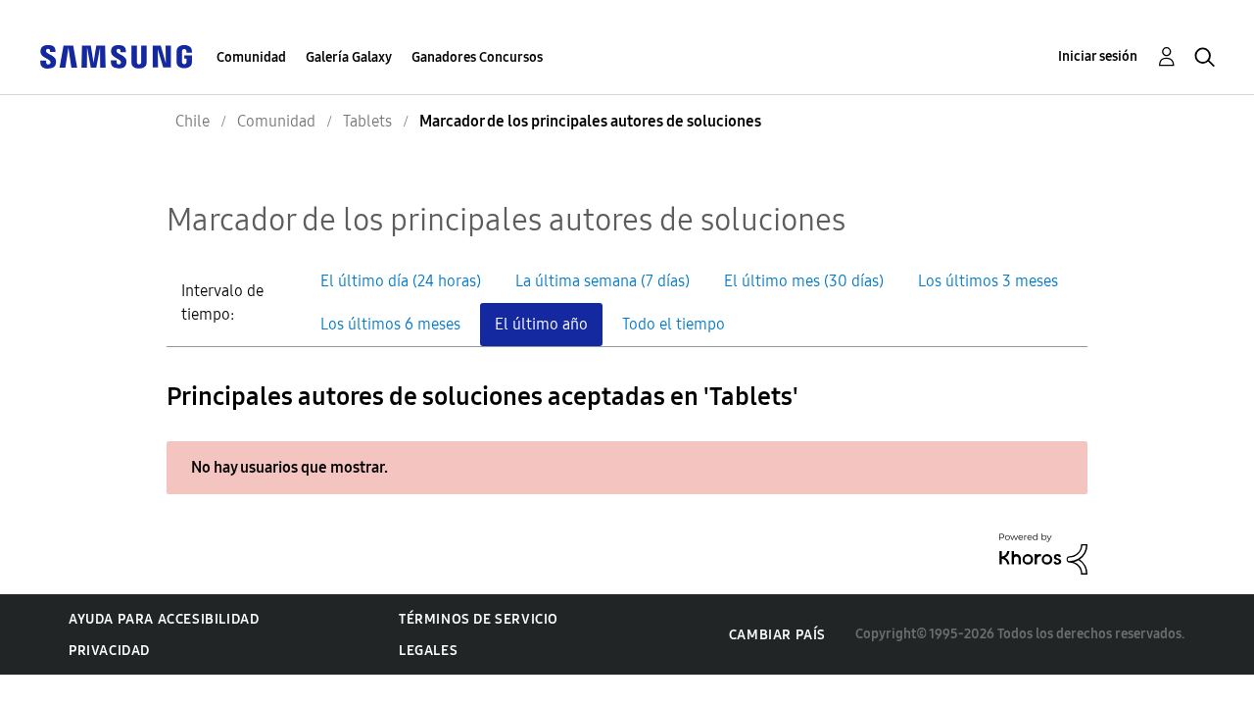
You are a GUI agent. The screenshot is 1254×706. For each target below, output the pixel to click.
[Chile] (115, 55)
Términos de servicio (478, 619)
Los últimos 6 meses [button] (390, 324)
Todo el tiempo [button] (673, 324)
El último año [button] (541, 324)
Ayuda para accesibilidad (164, 619)
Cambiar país (777, 635)
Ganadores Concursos (477, 57)
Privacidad (109, 650)
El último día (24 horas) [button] (400, 281)
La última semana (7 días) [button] (602, 281)
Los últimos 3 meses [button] (988, 281)
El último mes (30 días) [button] (804, 281)
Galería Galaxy (349, 57)
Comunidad (251, 57)
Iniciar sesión (1097, 56)
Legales (428, 650)
